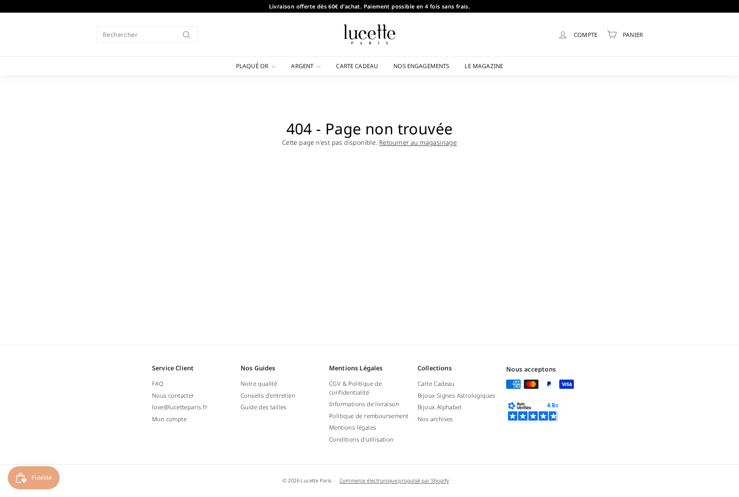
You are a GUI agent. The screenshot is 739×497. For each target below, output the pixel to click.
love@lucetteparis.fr (179, 407)
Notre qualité (259, 383)
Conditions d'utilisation (361, 439)
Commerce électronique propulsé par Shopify (394, 480)
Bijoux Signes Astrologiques (456, 395)
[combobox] (146, 35)
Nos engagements (421, 66)
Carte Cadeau (357, 66)
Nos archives (435, 419)
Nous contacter (173, 395)
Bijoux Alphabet (439, 407)
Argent (303, 66)
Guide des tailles (264, 407)
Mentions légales (352, 427)
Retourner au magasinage (418, 142)
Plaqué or (253, 66)
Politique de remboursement (368, 416)
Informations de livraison (364, 404)
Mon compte (169, 419)
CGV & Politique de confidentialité (355, 388)
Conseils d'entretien (268, 395)
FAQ (158, 383)
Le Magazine (484, 66)
